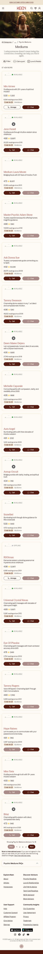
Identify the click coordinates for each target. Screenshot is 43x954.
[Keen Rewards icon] (35, 8)
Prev (11, 847)
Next (31, 847)
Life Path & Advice (30, 887)
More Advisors (28, 899)
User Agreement (29, 913)
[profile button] (39, 8)
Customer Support (11, 913)
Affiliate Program (10, 917)
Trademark (27, 921)
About (6, 879)
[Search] (31, 8)
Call (13, 150)
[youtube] (28, 935)
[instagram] (15, 935)
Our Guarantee (29, 909)
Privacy (26, 917)
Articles (6, 883)
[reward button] (35, 8)
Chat (32, 107)
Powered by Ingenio (30, 925)
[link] (13, 124)
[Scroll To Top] (21, 946)
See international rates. (22, 856)
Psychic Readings (29, 879)
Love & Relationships (31, 883)
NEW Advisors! (28, 895)
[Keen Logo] (21, 8)
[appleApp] (15, 931)
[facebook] (19, 935)
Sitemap (7, 925)
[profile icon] (39, 8)
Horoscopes (8, 887)
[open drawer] (3, 8)
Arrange (13, 107)
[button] (37, 863)
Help (5, 909)
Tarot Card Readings (30, 891)
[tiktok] (23, 935)
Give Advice (8, 921)
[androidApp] (27, 931)
